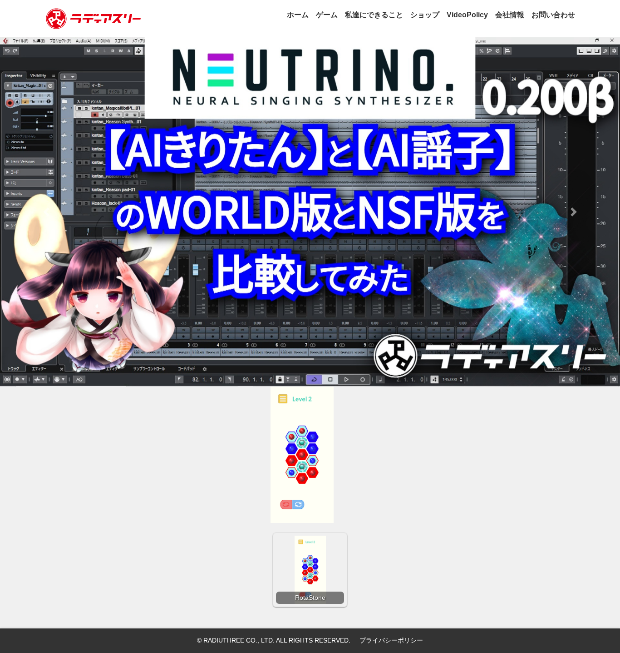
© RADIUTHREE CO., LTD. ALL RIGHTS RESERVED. (273, 640)
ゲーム (327, 15)
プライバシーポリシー (391, 640)
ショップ (424, 15)
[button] (46, 212)
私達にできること (374, 15)
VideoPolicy (467, 15)
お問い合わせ (553, 15)
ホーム (298, 15)
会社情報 (509, 15)
